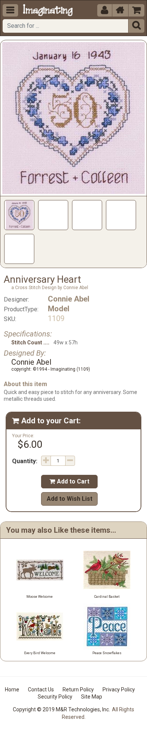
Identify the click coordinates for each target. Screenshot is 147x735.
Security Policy (55, 697)
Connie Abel (68, 298)
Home (12, 690)
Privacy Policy (119, 690)
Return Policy (78, 690)
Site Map (91, 697)
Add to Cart (69, 481)
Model (58, 308)
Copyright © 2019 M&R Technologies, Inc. (61, 709)
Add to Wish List (69, 498)
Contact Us (41, 690)
